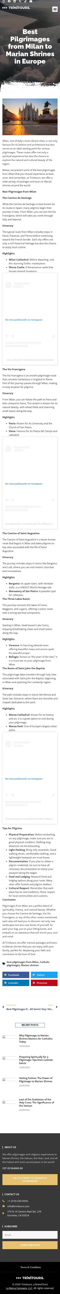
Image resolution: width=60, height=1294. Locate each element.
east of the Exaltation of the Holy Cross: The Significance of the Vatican (36, 1102)
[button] (55, 9)
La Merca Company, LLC (19, 1288)
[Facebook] (9, 1)
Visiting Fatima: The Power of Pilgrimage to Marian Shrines (35, 1079)
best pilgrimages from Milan (23, 962)
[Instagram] (3, 1)
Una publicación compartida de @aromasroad (30, 360)
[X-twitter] (20, 1)
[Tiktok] (25, 1)
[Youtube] (31, 1)
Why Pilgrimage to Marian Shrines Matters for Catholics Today (35, 1038)
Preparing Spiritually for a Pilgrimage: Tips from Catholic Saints (36, 1060)
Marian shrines (30, 965)
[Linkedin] (14, 1)
